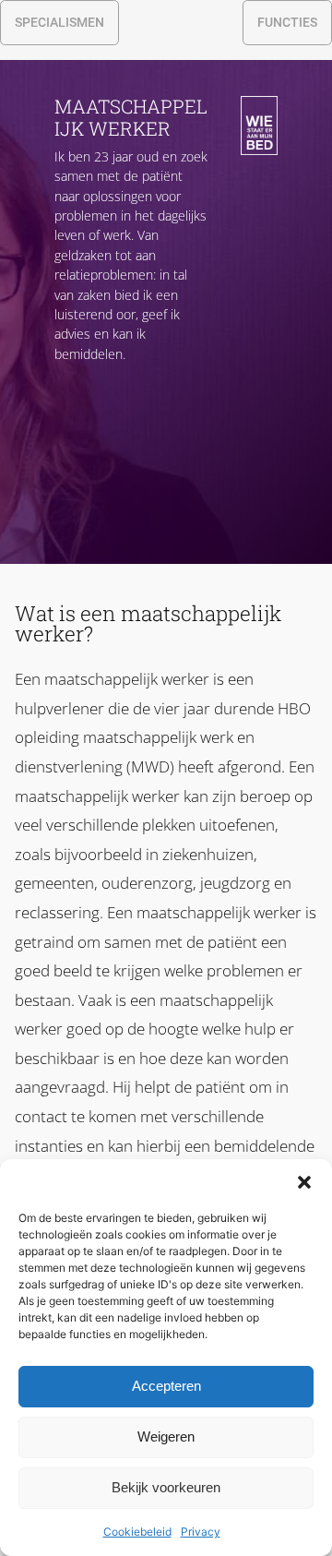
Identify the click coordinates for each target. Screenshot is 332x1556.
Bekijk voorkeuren (166, 1487)
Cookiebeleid (137, 1531)
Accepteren (166, 1386)
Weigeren (166, 1436)
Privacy (200, 1531)
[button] (304, 1182)
